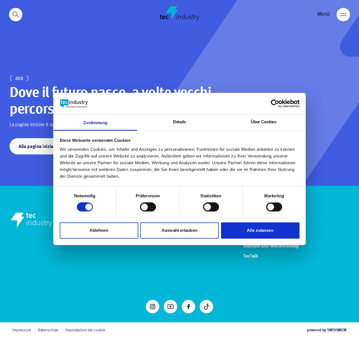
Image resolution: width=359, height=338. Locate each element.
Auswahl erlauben (179, 230)
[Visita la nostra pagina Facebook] (188, 306)
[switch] (148, 207)
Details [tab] (179, 121)
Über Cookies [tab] (263, 121)
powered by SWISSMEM (327, 330)
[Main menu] (343, 14)
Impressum (21, 330)
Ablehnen (99, 230)
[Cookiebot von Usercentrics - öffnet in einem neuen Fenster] (275, 103)
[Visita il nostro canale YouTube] (170, 306)
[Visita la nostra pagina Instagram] (152, 306)
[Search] (15, 14)
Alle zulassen (260, 230)
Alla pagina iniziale (38, 146)
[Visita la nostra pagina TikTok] (206, 306)
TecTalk (250, 256)
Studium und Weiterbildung (271, 246)
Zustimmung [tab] (95, 122)
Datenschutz (48, 330)
